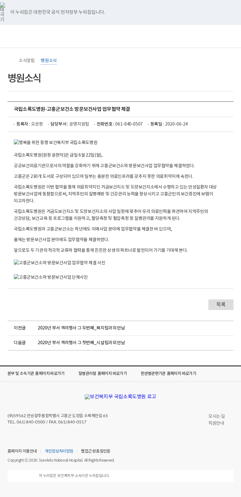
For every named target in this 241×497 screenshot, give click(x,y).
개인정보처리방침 (59, 451)
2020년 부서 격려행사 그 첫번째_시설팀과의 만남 (81, 342)
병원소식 (48, 60)
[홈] (11, 60)
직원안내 (216, 423)
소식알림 (27, 60)
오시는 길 (216, 416)
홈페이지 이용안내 (22, 451)
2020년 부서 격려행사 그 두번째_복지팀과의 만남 (81, 328)
